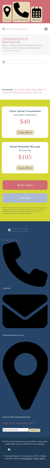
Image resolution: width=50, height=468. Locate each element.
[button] (46, 29)
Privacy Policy (39, 458)
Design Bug (27, 458)
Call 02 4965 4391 (21, 20)
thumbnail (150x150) (32, 93)
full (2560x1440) (22, 90)
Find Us (7, 20)
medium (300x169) (12, 93)
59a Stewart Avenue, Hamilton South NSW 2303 (16, 416)
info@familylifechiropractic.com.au (13, 335)
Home (5, 45)
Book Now (36, 20)
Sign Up (34, 430)
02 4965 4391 (6, 288)
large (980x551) (39, 90)
